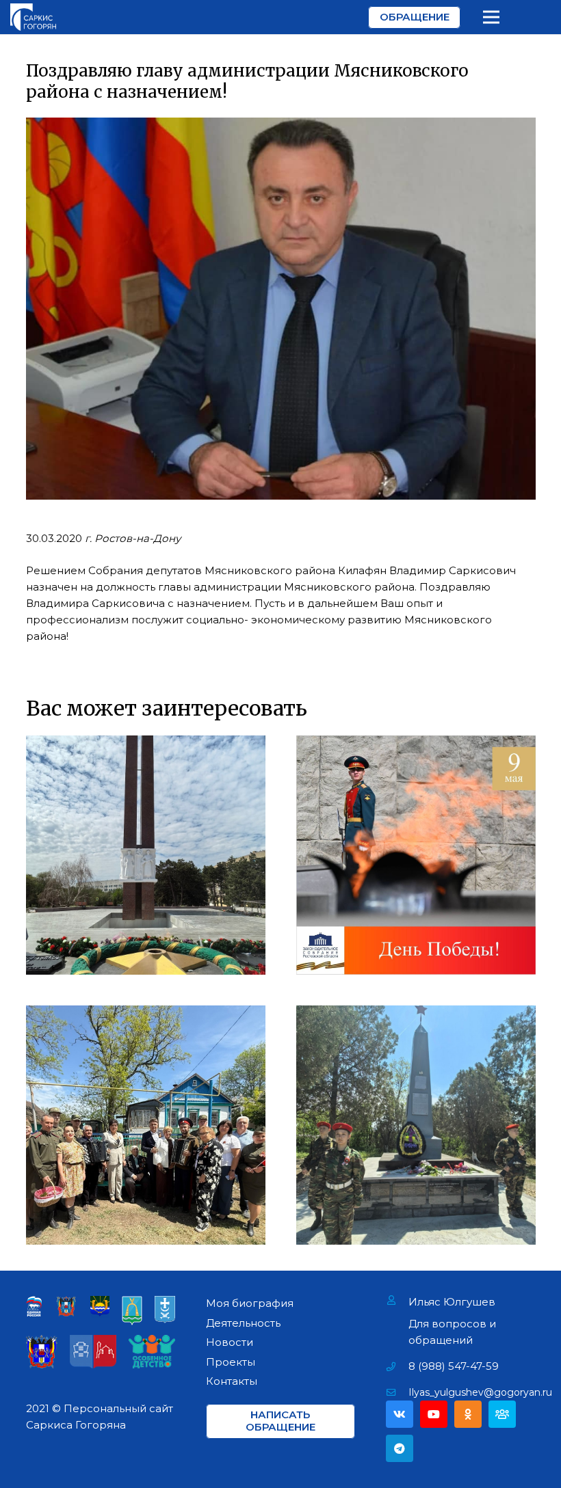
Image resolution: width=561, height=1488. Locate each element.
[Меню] (491, 17)
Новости (229, 1342)
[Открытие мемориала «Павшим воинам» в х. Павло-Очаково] (416, 1125)
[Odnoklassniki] (468, 1414)
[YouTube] (433, 1414)
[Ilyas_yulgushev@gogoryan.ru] (397, 1392)
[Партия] (502, 1414)
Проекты (230, 1361)
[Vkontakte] (399, 1414)
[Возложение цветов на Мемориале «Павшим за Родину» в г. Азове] (145, 855)
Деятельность (243, 1322)
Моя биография (249, 1303)
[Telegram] (399, 1448)
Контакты (231, 1381)
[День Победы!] (416, 855)
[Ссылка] (33, 17)
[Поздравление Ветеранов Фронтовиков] (145, 1125)
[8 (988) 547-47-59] (397, 1366)
